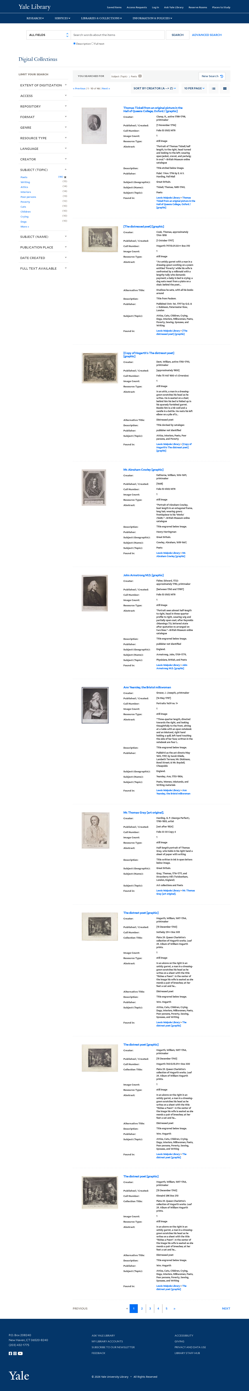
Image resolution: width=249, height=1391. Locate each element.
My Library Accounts (107, 1341)
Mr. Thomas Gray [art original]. (143, 812)
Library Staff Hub (187, 1353)
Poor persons (28, 197)
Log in (155, 7)
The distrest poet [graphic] (141, 913)
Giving (179, 1341)
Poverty (25, 201)
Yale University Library (34, 6)
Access (26, 96)
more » (25, 226)
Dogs (24, 221)
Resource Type (33, 138)
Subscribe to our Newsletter (113, 1347)
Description (83, 43)
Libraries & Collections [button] (100, 18)
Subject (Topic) (34, 170)
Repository (30, 106)
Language (29, 148)
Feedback (98, 1353)
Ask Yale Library (174, 7)
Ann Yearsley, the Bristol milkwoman (147, 687)
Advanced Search (207, 35)
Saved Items (114, 7)
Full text (99, 43)
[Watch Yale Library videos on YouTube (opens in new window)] (20, 1353)
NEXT (226, 1308)
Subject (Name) (34, 236)
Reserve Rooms (198, 7)
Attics (24, 187)
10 (193, 88)
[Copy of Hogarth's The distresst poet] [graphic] (148, 354)
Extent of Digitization (41, 85)
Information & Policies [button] (151, 18)
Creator (28, 159)
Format (27, 117)
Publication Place (36, 247)
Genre (25, 127)
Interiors (26, 192)
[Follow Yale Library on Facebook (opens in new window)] (10, 1353)
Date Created (32, 258)
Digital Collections (38, 59)
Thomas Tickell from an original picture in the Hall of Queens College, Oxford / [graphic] (152, 109)
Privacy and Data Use (190, 1347)
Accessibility (184, 1335)
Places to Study (221, 7)
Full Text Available (38, 268)
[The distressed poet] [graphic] (143, 226)
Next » (106, 88)
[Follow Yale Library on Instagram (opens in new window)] (15, 1353)
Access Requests (137, 7)
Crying (24, 216)
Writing (25, 182)
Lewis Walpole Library (168, 197)
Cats (23, 206)
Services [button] (61, 18)
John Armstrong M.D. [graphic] (143, 575)
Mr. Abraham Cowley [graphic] (143, 469)
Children (26, 211)
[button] (177, 35)
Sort (153, 88)
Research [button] (34, 18)
